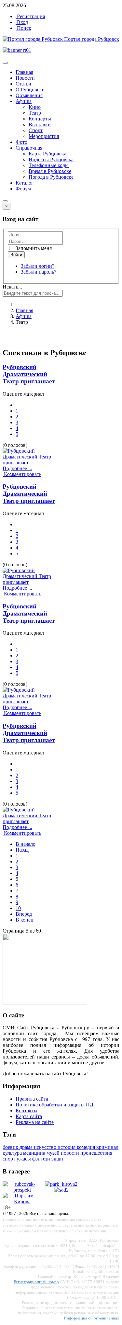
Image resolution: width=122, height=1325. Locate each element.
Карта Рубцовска (47, 153)
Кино (35, 107)
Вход (22, 22)
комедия (86, 1147)
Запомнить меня (33, 248)
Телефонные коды (49, 165)
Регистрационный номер (36, 1281)
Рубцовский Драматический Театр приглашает (29, 374)
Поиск (23, 28)
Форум (23, 188)
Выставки (40, 124)
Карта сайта (29, 1116)
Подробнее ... (17, 468)
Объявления (29, 95)
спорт (10, 1158)
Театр (35, 113)
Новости (25, 78)
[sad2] (61, 1190)
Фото (21, 142)
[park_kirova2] (61, 1184)
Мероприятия (44, 136)
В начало (25, 844)
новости (70, 1153)
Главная (24, 72)
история (67, 1147)
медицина (35, 1153)
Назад (22, 850)
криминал (107, 1147)
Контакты (26, 1110)
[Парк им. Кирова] (22, 1201)
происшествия (96, 1153)
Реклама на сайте (35, 1122)
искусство (46, 1147)
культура (13, 1153)
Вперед (24, 914)
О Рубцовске (30, 89)
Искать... (12, 286)
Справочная (29, 148)
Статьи (23, 83)
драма (27, 1147)
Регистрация (30, 16)
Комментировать (22, 474)
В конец (25, 920)
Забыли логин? (37, 266)
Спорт (36, 130)
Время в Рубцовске (50, 171)
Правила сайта (32, 1099)
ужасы (24, 1158)
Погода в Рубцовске (51, 177)
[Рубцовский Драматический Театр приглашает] (32, 462)
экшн (57, 1158)
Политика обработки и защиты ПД (54, 1104)
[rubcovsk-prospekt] (22, 1190)
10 (18, 908)
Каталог (25, 183)
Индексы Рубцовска (51, 159)
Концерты (40, 118)
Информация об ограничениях (91, 1318)
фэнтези (41, 1158)
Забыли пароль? (38, 272)
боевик (11, 1147)
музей (54, 1153)
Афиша (24, 101)
